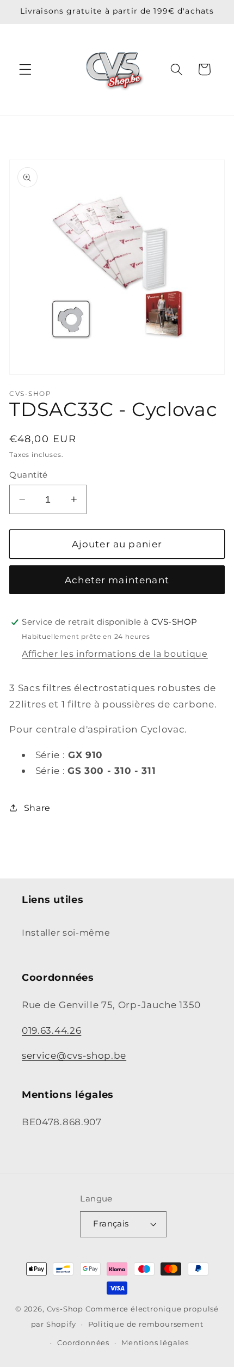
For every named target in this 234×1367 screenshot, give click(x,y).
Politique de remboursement (146, 1324)
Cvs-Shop (65, 1309)
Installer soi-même (66, 932)
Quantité (28, 475)
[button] (25, 69)
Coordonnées (83, 1343)
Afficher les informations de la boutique (115, 653)
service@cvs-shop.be (74, 1055)
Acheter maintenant (117, 579)
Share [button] (37, 807)
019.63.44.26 (51, 1030)
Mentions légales (155, 1343)
